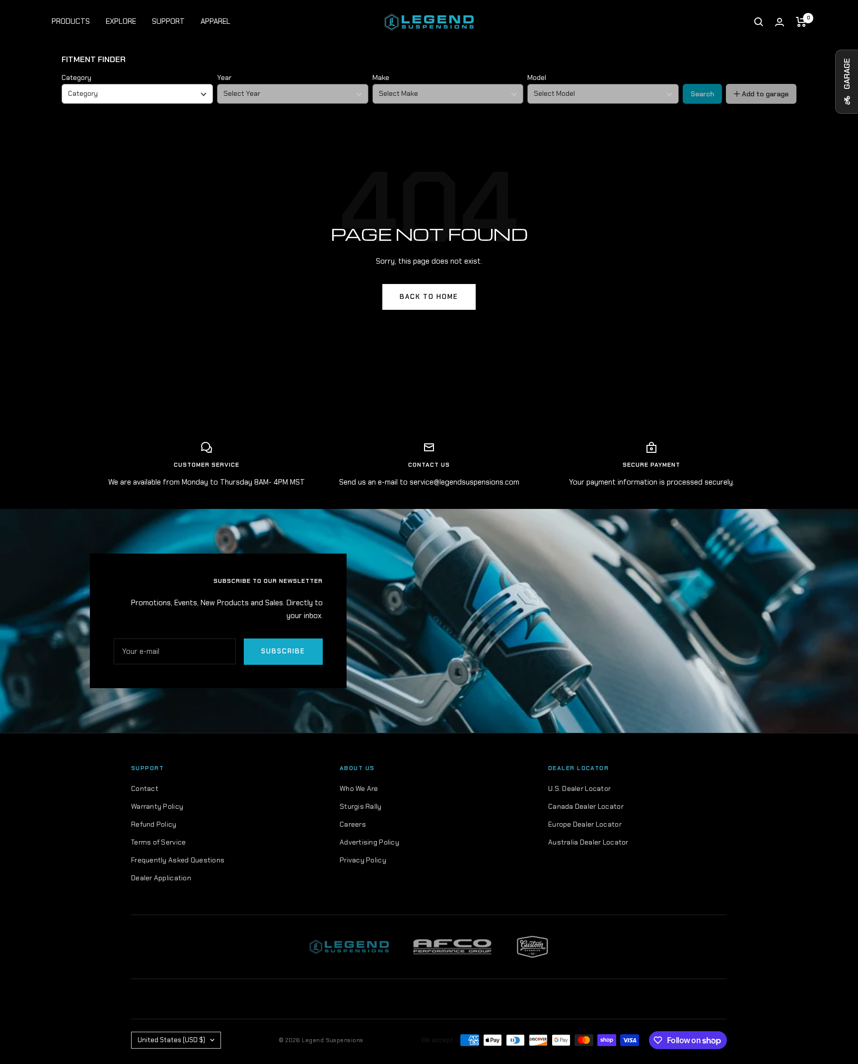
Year (224, 77)
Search (702, 93)
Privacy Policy (363, 859)
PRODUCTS (71, 21)
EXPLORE (121, 21)
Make (380, 77)
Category (76, 77)
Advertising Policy (369, 842)
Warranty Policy (157, 806)
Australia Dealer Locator (588, 842)
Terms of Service (158, 842)
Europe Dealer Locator (585, 824)
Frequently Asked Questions (177, 859)
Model (536, 77)
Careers (353, 824)
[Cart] (801, 22)
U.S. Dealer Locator (579, 788)
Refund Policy (154, 824)
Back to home (429, 296)
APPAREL (215, 21)
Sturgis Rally (361, 806)
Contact (144, 788)
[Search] (758, 21)
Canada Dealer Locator (586, 806)
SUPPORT (168, 21)
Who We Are (359, 788)
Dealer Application (161, 877)
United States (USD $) (171, 1040)
